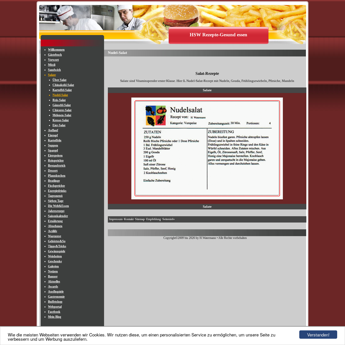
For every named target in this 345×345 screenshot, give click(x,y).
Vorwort (53, 59)
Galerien (53, 266)
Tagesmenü (55, 196)
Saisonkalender (58, 216)
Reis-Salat (59, 100)
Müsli (51, 65)
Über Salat (59, 80)
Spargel (53, 150)
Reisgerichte (56, 160)
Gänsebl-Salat (62, 105)
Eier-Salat (59, 125)
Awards (53, 286)
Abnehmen (55, 226)
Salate (52, 75)
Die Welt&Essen (58, 206)
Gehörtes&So (56, 241)
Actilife (52, 231)
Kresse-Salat (61, 120)
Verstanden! (318, 334)
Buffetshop (55, 301)
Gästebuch (55, 54)
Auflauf (53, 130)
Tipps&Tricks (57, 246)
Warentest (54, 236)
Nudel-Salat (60, 95)
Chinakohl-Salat (63, 85)
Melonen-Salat (62, 115)
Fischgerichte (56, 185)
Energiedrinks (57, 191)
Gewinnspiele (56, 251)
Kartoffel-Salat (62, 90)
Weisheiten (55, 256)
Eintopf (53, 135)
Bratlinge (54, 180)
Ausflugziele (56, 291)
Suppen (53, 145)
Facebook (54, 311)
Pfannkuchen (56, 175)
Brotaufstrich (56, 165)
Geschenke (55, 261)
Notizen (53, 271)
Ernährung (55, 221)
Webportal (55, 306)
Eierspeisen (55, 155)
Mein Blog (54, 317)
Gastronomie (56, 296)
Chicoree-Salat (62, 110)
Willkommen (56, 49)
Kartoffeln (54, 140)
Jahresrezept (56, 211)
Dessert (53, 170)
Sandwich (54, 70)
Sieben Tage (55, 201)
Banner (53, 276)
